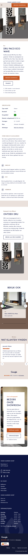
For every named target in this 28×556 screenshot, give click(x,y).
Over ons (3, 498)
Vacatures (3, 500)
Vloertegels (3, 488)
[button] (2, 306)
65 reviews (21, 375)
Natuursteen (4, 490)
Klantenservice (4, 502)
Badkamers (3, 484)
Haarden (3, 486)
